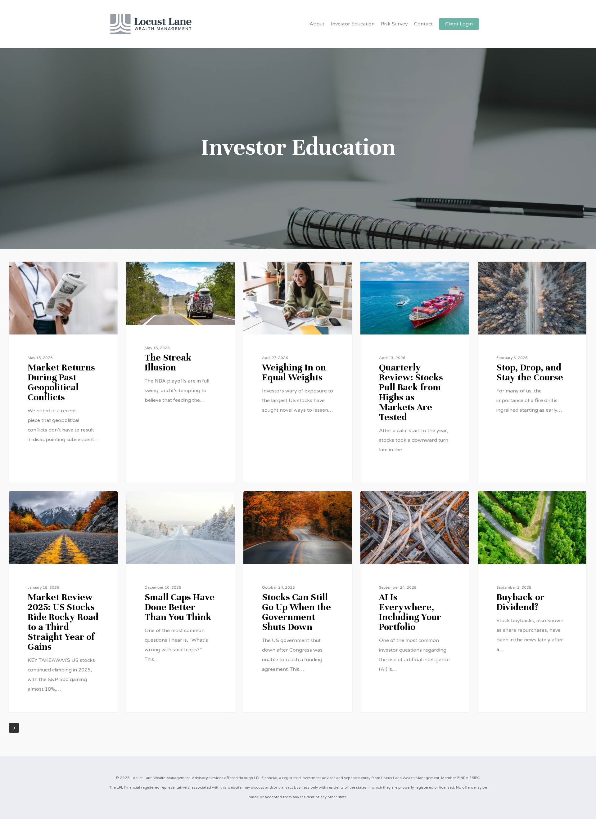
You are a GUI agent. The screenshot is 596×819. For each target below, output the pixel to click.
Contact (423, 24)
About (316, 24)
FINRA (462, 778)
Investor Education (353, 24)
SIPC (476, 778)
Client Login (459, 24)
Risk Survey (394, 24)
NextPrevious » (14, 728)
